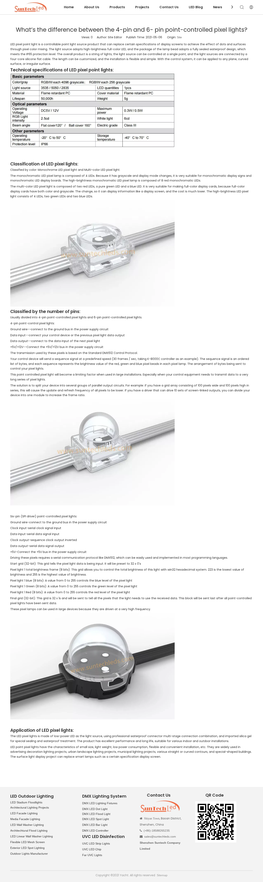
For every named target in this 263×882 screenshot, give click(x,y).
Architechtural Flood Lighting (28, 830)
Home (69, 7)
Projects (142, 7)
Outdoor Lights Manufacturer (29, 853)
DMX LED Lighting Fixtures (99, 803)
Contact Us (169, 7)
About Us (91, 7)
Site (179, 37)
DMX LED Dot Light (94, 809)
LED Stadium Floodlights (26, 802)
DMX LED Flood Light (96, 814)
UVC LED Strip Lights (96, 843)
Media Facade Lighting (25, 819)
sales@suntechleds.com (160, 836)
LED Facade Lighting (24, 813)
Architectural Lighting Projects (29, 807)
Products (117, 7)
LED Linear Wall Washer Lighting (31, 836)
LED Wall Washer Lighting (27, 824)
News (217, 7)
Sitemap (162, 875)
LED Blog (196, 7)
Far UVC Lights (92, 855)
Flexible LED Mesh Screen (27, 842)
